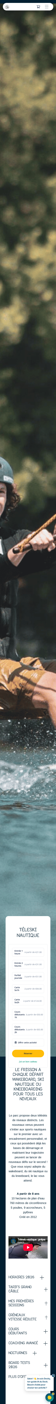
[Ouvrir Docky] (49, 1397)
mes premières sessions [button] (21, 1303)
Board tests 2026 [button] (19, 1365)
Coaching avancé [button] (23, 1343)
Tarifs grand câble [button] (20, 1289)
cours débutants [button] (17, 1331)
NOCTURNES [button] (17, 1353)
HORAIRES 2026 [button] (21, 1277)
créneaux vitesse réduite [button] (22, 1317)
